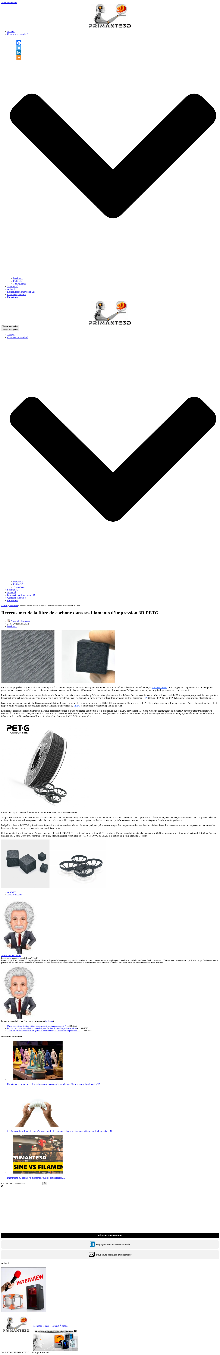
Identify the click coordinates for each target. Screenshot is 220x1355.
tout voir (49, 1021)
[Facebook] (18, 42)
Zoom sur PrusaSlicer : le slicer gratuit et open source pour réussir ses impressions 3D (43, 1031)
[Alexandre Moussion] (20, 952)
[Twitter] (18, 47)
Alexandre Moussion (21, 621)
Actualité (11, 289)
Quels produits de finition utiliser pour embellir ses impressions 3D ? (36, 1026)
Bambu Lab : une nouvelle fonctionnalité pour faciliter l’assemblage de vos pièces (42, 1028)
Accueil (11, 31)
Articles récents (14, 894)
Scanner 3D (12, 286)
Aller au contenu (9, 2)
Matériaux (18, 278)
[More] (18, 57)
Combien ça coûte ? (16, 294)
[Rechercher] (45, 1183)
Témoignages (19, 283)
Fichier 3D (18, 281)
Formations (12, 297)
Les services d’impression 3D (21, 291)
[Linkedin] (18, 52)
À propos (11, 892)
